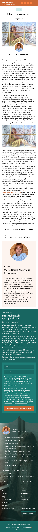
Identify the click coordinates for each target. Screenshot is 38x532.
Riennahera (7, 2)
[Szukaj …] (18, 3)
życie (19, 9)
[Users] (31, 3)
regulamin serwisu (21, 403)
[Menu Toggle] (35, 3)
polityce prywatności (10, 385)
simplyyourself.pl (19, 529)
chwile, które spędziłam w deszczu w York (16, 191)
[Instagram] (25, 3)
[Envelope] (22, 3)
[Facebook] (28, 3)
